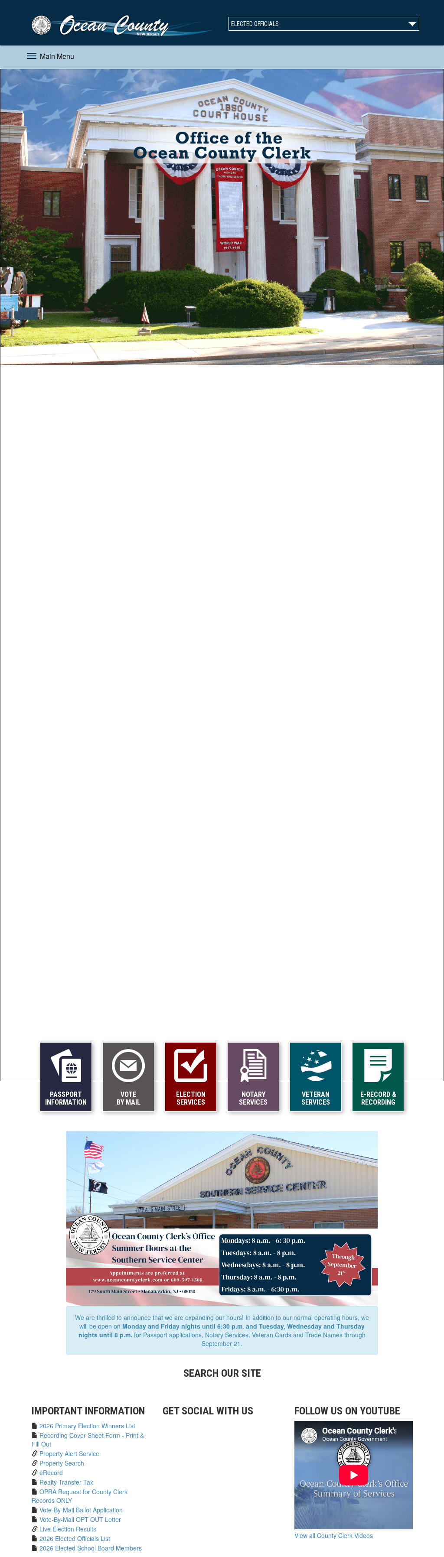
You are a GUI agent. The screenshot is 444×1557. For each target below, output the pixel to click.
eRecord (51, 1472)
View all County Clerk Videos (333, 1535)
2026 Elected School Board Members (90, 1548)
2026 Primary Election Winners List (87, 1425)
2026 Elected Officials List (74, 1538)
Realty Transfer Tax (66, 1482)
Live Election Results (67, 1528)
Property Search (61, 1463)
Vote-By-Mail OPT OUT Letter (80, 1519)
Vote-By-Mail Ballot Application (81, 1509)
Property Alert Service (69, 1453)
